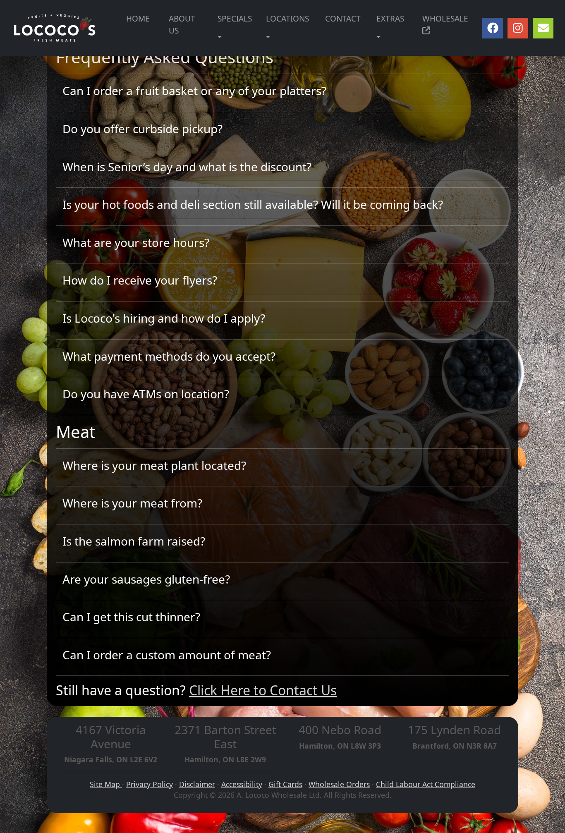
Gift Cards (285, 784)
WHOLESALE (445, 18)
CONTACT (343, 18)
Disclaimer (197, 784)
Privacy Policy (149, 784)
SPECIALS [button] (235, 18)
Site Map (106, 784)
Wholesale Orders (339, 784)
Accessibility (241, 784)
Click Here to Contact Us (263, 690)
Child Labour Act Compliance (425, 784)
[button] (220, 37)
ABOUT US (182, 24)
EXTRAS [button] (390, 18)
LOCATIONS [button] (287, 18)
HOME (138, 18)
